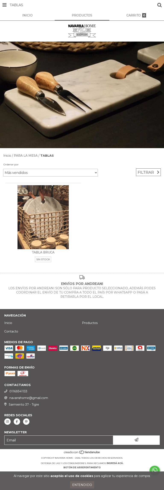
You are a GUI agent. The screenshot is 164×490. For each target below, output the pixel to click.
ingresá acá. (115, 463)
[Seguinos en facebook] (17, 421)
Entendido (82, 485)
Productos (90, 323)
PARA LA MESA (26, 156)
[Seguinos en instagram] (7, 421)
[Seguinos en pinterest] (26, 421)
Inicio (7, 156)
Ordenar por (11, 164)
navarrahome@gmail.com (28, 398)
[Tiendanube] (82, 453)
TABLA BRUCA (43, 252)
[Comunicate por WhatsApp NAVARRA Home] (154, 470)
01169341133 (18, 391)
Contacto (11, 331)
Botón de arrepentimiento (82, 467)
